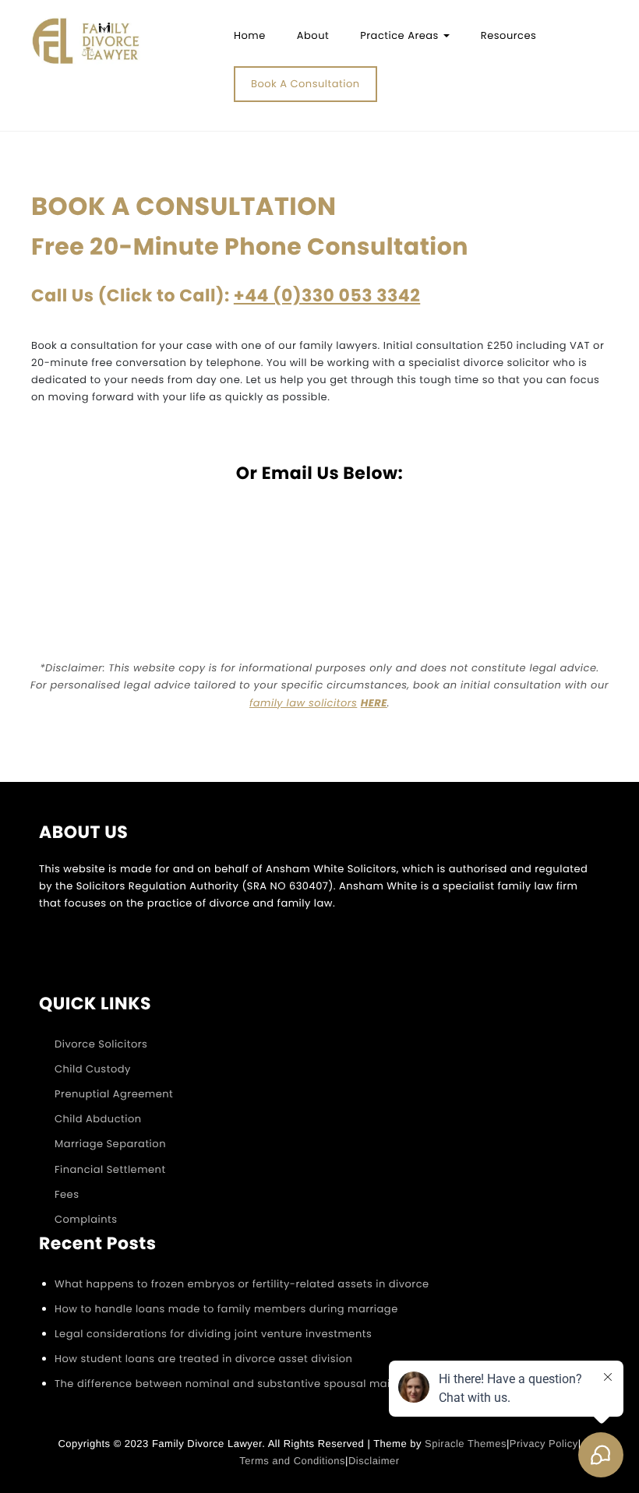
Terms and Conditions (292, 1461)
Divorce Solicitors (101, 1044)
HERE (374, 702)
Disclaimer (374, 1461)
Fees (67, 1194)
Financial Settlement (110, 1169)
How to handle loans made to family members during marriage (226, 1308)
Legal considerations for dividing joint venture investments (213, 1333)
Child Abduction (98, 1118)
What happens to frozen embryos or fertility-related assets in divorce (242, 1283)
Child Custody (93, 1069)
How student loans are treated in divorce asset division (203, 1358)
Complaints (86, 1219)
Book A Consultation (305, 83)
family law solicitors (303, 702)
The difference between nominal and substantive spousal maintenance (248, 1383)
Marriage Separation (110, 1143)
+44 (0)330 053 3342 (327, 296)
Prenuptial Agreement (114, 1093)
